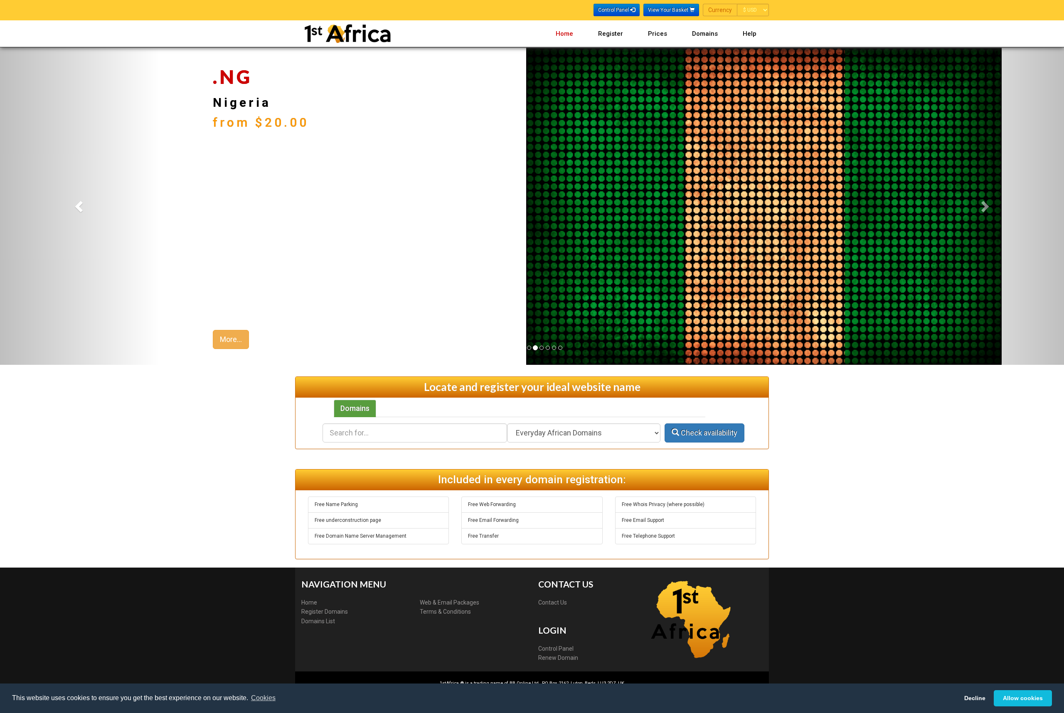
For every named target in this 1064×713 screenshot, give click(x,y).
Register (610, 33)
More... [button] (231, 339)
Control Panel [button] (614, 10)
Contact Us (552, 602)
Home (564, 33)
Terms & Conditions (445, 611)
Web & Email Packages (449, 602)
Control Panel (556, 648)
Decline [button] (974, 698)
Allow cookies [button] (1023, 698)
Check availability (708, 432)
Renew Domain (558, 657)
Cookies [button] (263, 697)
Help (749, 33)
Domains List (318, 621)
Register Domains (324, 611)
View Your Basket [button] (669, 10)
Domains (705, 33)
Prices (657, 33)
